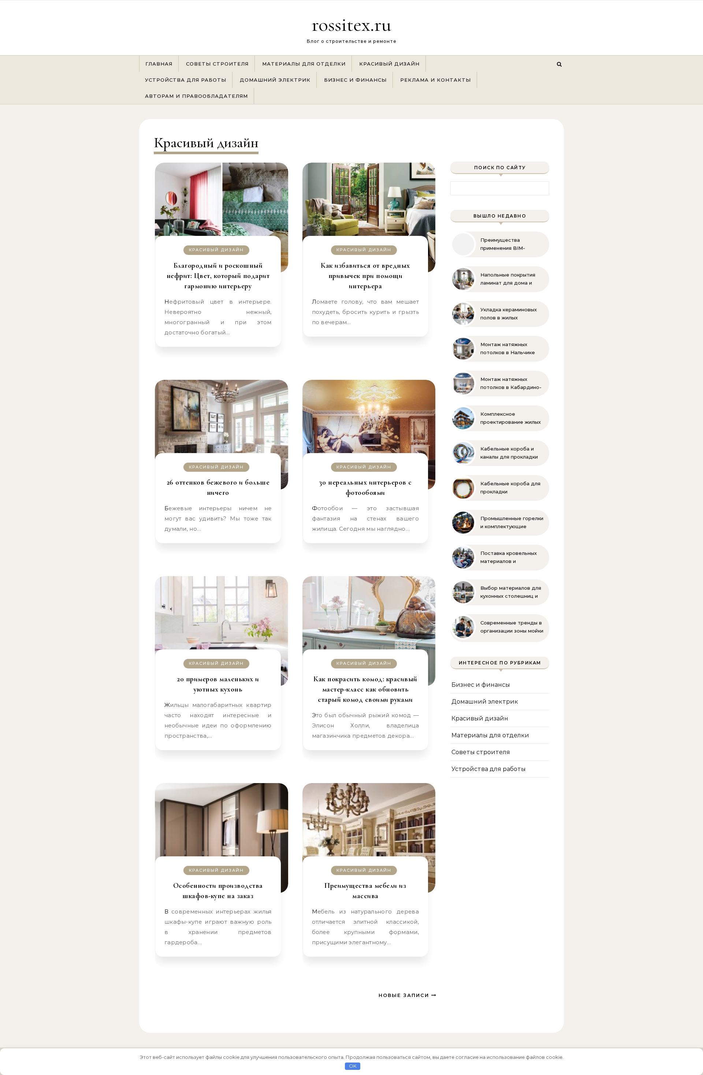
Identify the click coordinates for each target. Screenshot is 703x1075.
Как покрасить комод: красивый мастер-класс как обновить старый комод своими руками (365, 689)
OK (353, 1066)
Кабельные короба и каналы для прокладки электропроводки (509, 453)
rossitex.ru (351, 24)
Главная (158, 64)
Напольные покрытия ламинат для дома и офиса (507, 279)
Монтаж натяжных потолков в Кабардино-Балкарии (511, 383)
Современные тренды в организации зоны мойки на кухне (511, 627)
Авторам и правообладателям (196, 96)
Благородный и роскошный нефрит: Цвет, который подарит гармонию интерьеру (218, 275)
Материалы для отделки (304, 64)
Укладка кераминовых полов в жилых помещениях (508, 314)
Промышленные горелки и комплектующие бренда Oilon (511, 522)
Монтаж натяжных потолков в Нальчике (507, 348)
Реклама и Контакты (435, 80)
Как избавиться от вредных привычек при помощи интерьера (365, 275)
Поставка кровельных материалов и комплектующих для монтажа (508, 557)
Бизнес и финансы (355, 80)
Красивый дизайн (389, 64)
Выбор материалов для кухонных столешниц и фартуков (510, 592)
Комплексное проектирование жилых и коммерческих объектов (510, 418)
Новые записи (405, 995)
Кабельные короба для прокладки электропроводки (510, 488)
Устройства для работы (185, 80)
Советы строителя (217, 64)
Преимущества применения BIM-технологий (502, 244)
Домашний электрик (275, 80)
